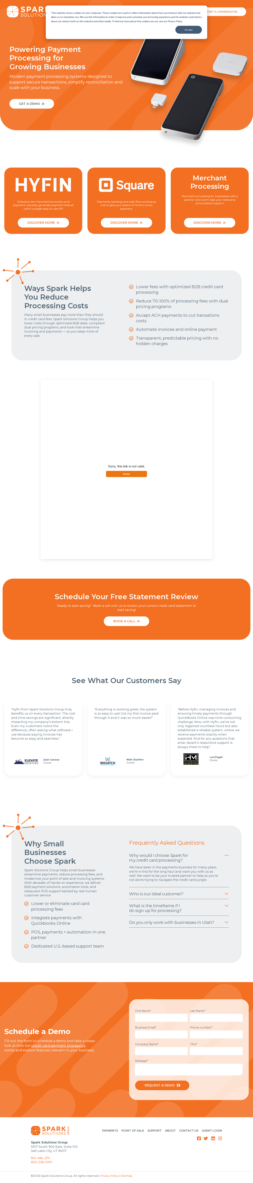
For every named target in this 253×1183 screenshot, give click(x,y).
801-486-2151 (40, 1158)
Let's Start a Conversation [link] (217, 11)
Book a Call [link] (124, 621)
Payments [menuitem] (110, 1130)
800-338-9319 (41, 1162)
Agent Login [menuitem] (212, 1130)
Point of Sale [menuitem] (133, 1130)
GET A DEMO (29, 104)
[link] (30, 11)
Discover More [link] (41, 223)
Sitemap (126, 1176)
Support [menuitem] (154, 1130)
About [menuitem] (170, 1130)
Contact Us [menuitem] (188, 1130)
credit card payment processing (58, 1045)
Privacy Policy (109, 1176)
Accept (189, 29)
